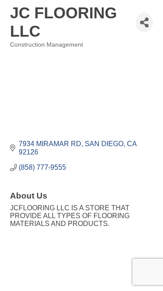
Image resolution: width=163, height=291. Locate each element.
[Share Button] (144, 22)
